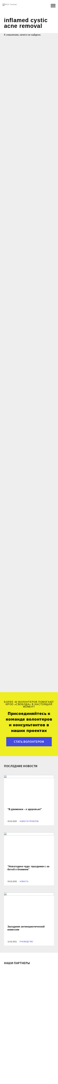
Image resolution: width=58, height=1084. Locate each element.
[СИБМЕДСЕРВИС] (29, 980)
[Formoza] (29, 1014)
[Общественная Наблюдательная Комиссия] (29, 1049)
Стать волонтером (29, 742)
